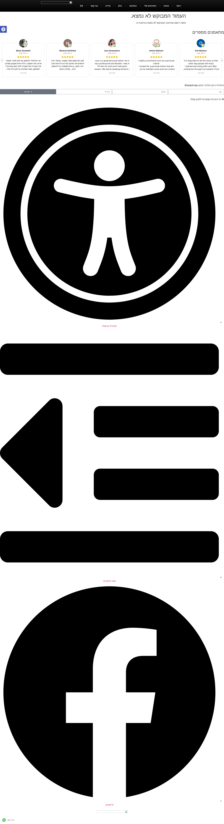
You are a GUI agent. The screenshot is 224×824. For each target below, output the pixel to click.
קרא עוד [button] (23, 73)
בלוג (120, 5)
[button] (222, 60)
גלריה (107, 5)
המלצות (133, 5)
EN (81, 5)
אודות (166, 5)
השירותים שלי (150, 5)
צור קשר (94, 5)
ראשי (178, 5)
